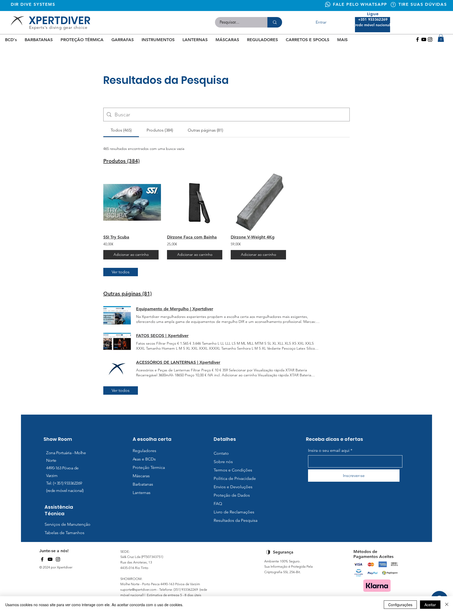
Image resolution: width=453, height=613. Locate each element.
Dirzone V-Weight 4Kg (252, 237)
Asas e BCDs (144, 459)
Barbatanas (143, 484)
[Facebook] (417, 39)
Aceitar (430, 604)
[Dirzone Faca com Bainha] (194, 202)
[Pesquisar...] (274, 22)
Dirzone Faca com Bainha (192, 237)
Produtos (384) (121, 161)
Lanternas (141, 492)
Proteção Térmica (149, 467)
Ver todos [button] (121, 271)
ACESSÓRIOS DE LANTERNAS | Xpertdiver (178, 362)
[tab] (121, 130)
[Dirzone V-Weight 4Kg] (258, 202)
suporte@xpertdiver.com (138, 590)
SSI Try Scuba (116, 237)
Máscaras (141, 475)
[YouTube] (50, 559)
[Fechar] (447, 604)
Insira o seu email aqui (328, 450)
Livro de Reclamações (234, 511)
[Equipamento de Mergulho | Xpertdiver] (117, 315)
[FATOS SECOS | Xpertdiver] (117, 342)
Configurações (400, 604)
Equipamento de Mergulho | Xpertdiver (174, 308)
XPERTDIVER (59, 20)
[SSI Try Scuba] (131, 202)
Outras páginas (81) (127, 293)
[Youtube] (424, 39)
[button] (441, 38)
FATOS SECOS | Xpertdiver (162, 335)
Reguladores (144, 450)
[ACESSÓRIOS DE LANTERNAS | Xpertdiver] (117, 369)
